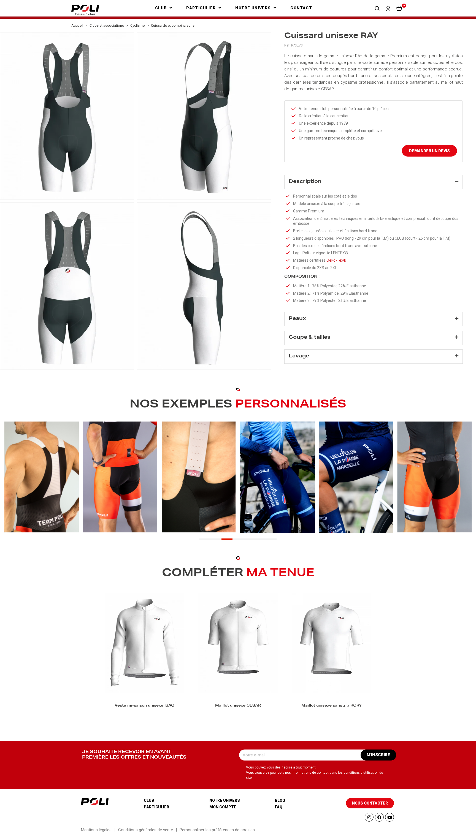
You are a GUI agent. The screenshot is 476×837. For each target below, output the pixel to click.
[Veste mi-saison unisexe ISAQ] (145, 643)
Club (149, 800)
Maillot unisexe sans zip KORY (331, 706)
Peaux (297, 318)
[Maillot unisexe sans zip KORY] (332, 643)
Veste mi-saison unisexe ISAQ (144, 706)
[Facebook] (379, 817)
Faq (278, 807)
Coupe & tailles (310, 337)
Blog (280, 800)
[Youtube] (389, 817)
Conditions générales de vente (145, 829)
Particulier (156, 807)
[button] (377, 8)
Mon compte (222, 807)
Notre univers (224, 800)
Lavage (299, 356)
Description (305, 181)
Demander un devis (429, 151)
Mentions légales (96, 829)
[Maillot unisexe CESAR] (238, 643)
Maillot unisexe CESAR (238, 706)
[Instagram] (369, 817)
